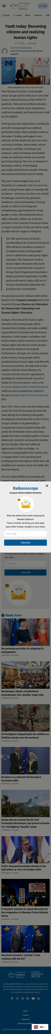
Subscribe (25, 542)
